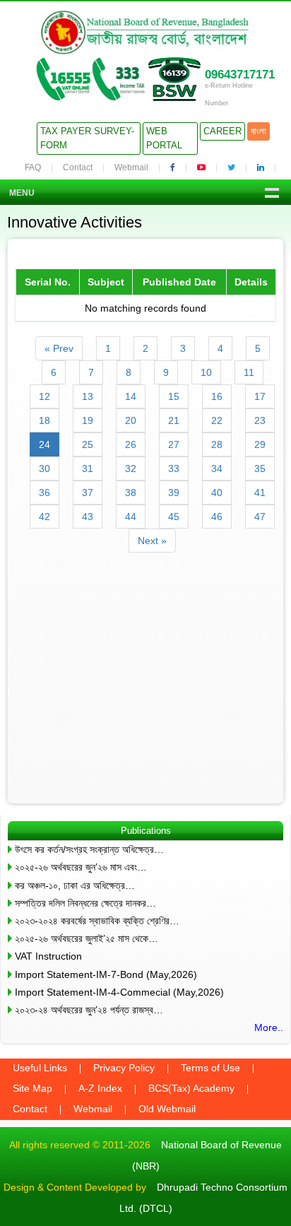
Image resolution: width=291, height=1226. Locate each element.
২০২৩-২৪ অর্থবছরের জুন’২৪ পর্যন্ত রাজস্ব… (89, 1009)
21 (173, 420)
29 (260, 444)
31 (87, 468)
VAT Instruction (48, 956)
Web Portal (164, 138)
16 (216, 396)
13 (87, 396)
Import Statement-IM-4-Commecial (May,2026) (119, 992)
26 (130, 444)
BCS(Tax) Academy (191, 1088)
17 (260, 396)
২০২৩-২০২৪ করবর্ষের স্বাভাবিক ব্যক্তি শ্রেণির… (97, 920)
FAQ (33, 167)
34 (216, 468)
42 (44, 516)
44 (130, 516)
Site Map (32, 1088)
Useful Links (40, 1067)
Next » (152, 540)
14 (130, 396)
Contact (78, 167)
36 (44, 492)
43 (87, 516)
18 (44, 420)
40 (216, 492)
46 (216, 516)
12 (44, 396)
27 (173, 444)
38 (130, 492)
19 (87, 420)
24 (44, 444)
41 (260, 492)
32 (130, 468)
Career (222, 131)
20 (130, 420)
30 (44, 468)
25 (87, 444)
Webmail (131, 167)
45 (173, 516)
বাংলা (258, 131)
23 (260, 420)
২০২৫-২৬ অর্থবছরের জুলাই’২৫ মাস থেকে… (86, 938)
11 (249, 372)
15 (173, 396)
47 (260, 516)
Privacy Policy (124, 1067)
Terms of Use (210, 1067)
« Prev (58, 348)
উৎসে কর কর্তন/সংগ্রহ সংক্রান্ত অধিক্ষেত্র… (89, 849)
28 (216, 444)
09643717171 (240, 74)
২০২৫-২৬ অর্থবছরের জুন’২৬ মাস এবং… (81, 867)
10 (206, 372)
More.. (268, 1027)
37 (87, 492)
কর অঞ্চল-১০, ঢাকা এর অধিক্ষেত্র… (75, 885)
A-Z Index (100, 1088)
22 (216, 420)
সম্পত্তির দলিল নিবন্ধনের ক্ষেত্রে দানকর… (85, 903)
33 (173, 468)
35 (260, 468)
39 (173, 492)
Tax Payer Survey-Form (87, 138)
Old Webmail (167, 1108)
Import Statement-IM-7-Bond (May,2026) (106, 974)
